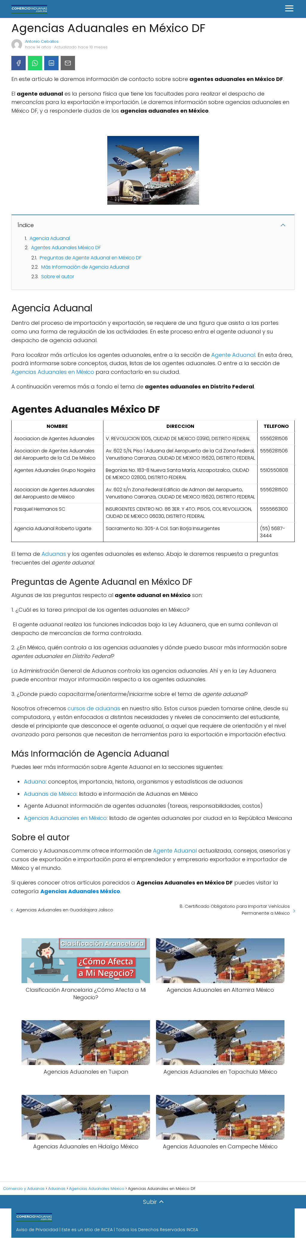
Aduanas (54, 554)
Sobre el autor (57, 276)
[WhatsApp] (35, 63)
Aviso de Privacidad (37, 1230)
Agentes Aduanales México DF (66, 247)
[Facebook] (18, 63)
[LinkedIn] (51, 63)
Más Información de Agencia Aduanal (85, 267)
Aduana (35, 781)
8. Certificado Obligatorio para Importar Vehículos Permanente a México (235, 909)
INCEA (107, 1230)
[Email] (68, 63)
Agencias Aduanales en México (52, 372)
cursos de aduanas (94, 708)
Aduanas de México (50, 794)
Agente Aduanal (233, 355)
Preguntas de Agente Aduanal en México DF (90, 257)
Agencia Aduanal (50, 238)
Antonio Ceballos (42, 41)
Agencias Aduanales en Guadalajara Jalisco (64, 910)
